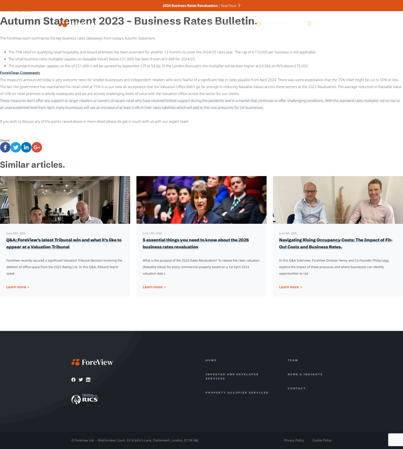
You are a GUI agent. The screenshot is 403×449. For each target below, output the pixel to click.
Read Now (229, 5)
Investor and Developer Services (232, 376)
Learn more (16, 286)
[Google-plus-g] (36, 147)
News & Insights (225, 23)
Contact (297, 388)
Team (194, 23)
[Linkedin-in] (26, 147)
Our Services (163, 23)
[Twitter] (15, 147)
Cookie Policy (322, 440)
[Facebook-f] (5, 147)
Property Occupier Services (237, 392)
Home (136, 23)
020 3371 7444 (330, 23)
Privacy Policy (294, 440)
